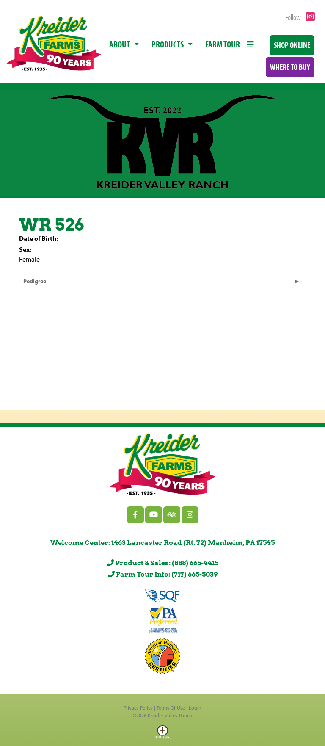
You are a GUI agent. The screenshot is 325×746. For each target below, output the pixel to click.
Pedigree (34, 281)
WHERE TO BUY (290, 67)
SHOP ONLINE (292, 45)
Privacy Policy (138, 708)
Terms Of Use (171, 708)
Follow (293, 17)
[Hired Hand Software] (162, 734)
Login (195, 708)
